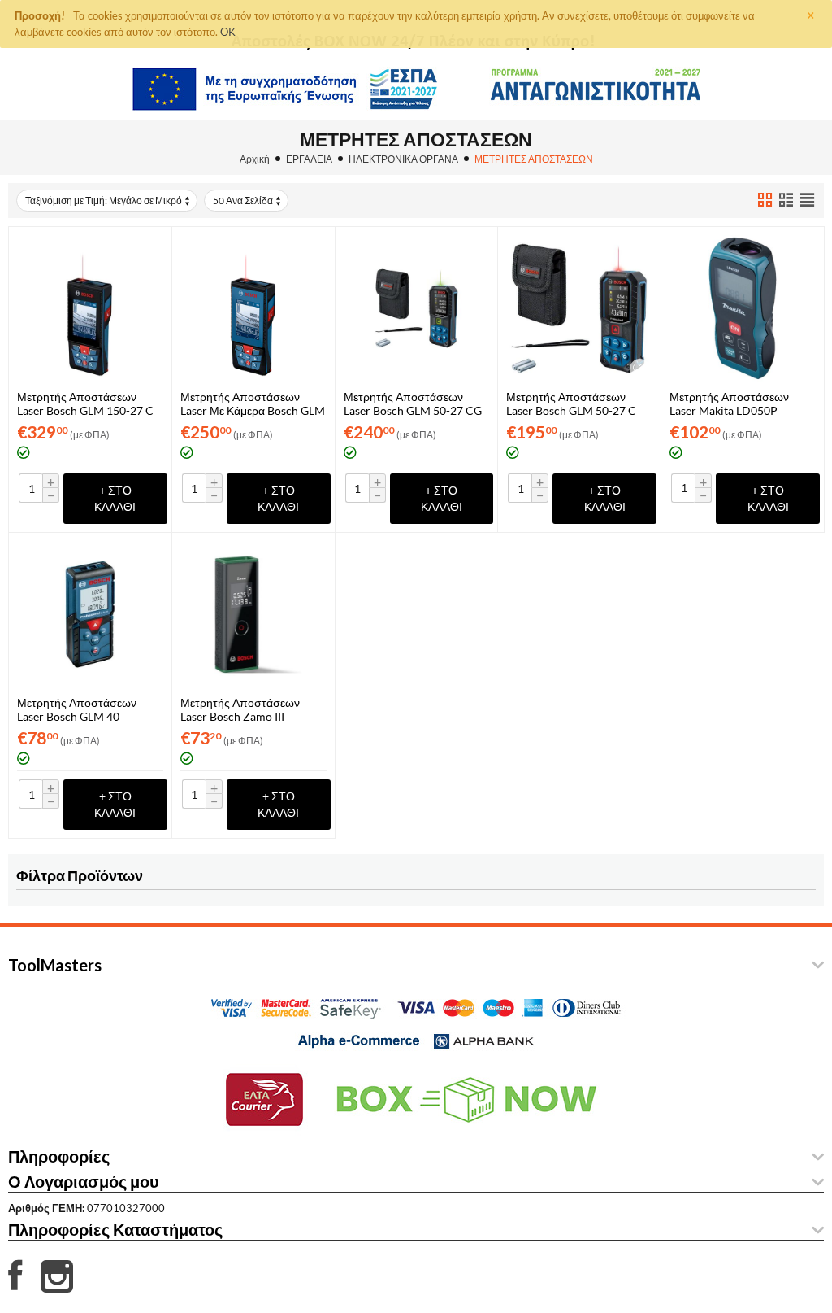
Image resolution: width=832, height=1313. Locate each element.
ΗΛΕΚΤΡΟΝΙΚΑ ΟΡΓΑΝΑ (403, 159)
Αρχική (255, 159)
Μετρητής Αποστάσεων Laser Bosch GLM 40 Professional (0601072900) (85, 709)
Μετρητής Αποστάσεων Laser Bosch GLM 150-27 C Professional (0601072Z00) (86, 403)
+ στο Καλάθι (115, 498)
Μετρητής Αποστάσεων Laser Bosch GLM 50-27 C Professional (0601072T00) (575, 403)
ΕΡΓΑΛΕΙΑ (309, 159)
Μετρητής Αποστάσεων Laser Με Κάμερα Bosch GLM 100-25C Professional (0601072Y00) (252, 403)
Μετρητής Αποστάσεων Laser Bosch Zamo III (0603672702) (240, 709)
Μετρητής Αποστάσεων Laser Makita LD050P (729, 403)
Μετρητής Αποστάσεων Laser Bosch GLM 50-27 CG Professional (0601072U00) (413, 403)
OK (228, 31)
